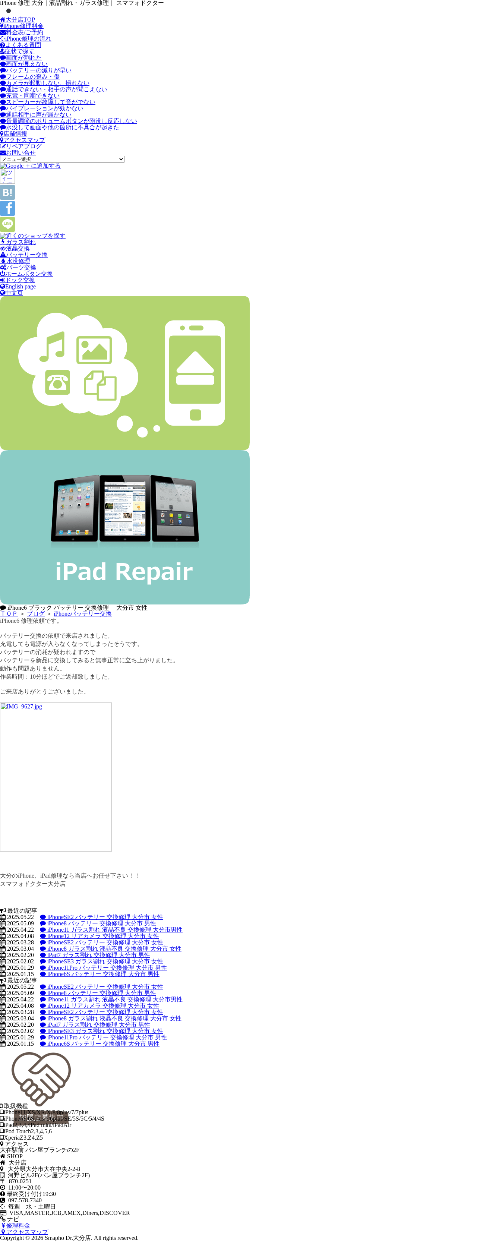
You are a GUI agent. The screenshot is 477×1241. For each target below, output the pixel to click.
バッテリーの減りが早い (39, 70)
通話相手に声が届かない (39, 114)
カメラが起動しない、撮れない (47, 83)
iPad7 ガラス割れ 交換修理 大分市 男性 (98, 955)
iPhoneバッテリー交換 (83, 613)
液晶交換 (18, 248)
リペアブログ (24, 146)
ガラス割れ (20, 242)
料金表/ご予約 (24, 32)
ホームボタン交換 (29, 274)
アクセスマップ (24, 140)
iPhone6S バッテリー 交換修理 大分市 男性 (102, 974)
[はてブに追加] (7, 198)
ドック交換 (20, 280)
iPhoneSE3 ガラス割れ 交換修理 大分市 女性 (104, 961)
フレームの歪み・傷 (33, 76)
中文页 (14, 293)
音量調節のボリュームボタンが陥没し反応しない (71, 121)
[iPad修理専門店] (125, 602)
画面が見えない (27, 64)
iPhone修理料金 (23, 26)
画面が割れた (24, 57)
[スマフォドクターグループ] (33, 236)
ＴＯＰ (9, 613)
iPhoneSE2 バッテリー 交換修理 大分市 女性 (104, 917)
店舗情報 (15, 133)
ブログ (36, 613)
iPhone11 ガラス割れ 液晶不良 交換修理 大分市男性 (114, 929)
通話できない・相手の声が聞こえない (56, 89)
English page (20, 286)
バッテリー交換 (27, 255)
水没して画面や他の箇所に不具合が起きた (62, 127)
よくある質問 (23, 45)
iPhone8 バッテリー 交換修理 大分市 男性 (101, 923)
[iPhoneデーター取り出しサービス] (125, 448)
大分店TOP (20, 19)
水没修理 (17, 261)
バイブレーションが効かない (44, 108)
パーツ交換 (21, 267)
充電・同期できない (33, 95)
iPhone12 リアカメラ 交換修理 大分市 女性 (102, 936)
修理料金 (17, 1225)
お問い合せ (21, 152)
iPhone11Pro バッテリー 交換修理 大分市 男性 (106, 967)
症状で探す (20, 51)
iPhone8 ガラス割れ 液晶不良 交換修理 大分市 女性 (113, 948)
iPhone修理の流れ (28, 38)
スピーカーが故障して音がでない (50, 102)
